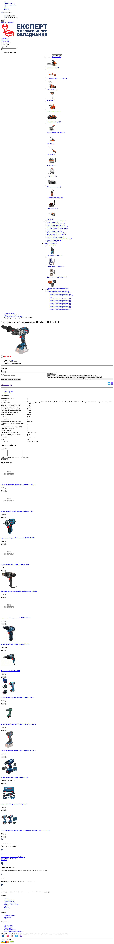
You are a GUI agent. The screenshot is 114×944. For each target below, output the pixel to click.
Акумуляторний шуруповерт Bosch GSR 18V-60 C (16, 617)
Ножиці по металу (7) (53, 235)
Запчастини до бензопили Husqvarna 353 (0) (60, 306)
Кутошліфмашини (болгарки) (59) (56, 232)
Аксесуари (53, 244)
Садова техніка (56, 57)
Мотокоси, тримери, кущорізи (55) (57, 78)
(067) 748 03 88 (5, 40)
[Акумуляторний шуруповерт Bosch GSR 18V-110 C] (15, 354)
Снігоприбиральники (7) (54, 111)
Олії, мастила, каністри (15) (55, 255)
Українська (14, 17)
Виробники (7, 917)
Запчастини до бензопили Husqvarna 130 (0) (60, 294)
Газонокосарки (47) (52, 89)
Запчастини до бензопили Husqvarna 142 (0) (60, 300)
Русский (12, 15)
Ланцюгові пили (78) (53, 67)
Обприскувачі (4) (52, 176)
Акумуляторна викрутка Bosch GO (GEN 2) (14, 804)
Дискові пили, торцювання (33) (56, 225)
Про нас (6, 2)
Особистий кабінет (9, 915)
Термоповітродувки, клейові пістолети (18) (59, 238)
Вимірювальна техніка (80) (54, 231)
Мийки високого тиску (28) (55, 197)
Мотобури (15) (51, 100)
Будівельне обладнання (50, 243)
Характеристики (8, 391)
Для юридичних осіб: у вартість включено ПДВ (60, 377)
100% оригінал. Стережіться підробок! (58, 375)
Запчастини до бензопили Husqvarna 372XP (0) (61, 309)
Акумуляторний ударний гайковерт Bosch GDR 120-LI (17, 511)
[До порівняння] (1, 367)
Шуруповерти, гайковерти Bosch (13, 316)
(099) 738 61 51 (5, 38)
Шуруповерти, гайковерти (11, 315)
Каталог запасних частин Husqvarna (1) (58, 291)
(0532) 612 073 (5, 41)
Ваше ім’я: (4, 448)
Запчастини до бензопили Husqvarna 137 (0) (60, 298)
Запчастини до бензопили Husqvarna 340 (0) (60, 304)
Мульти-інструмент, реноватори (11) (57, 226)
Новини (6, 8)
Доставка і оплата (9, 3)
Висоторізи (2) (51, 154)
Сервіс (49, 289)
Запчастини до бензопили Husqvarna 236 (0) (60, 301)
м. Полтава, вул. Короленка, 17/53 (13, 931)
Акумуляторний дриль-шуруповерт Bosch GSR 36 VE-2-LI (18, 484)
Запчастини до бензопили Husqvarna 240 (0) (60, 303)
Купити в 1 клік (52, 373)
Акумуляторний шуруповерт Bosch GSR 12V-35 (15, 564)
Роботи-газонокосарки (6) (54, 187)
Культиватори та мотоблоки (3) (56, 132)
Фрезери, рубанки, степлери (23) (56, 234)
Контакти (6, 9)
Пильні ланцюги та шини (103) (56, 266)
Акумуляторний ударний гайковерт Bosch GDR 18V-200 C (18, 750)
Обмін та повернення (10, 5)
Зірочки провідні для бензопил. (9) (57, 277)
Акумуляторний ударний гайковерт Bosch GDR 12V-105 (17, 538)
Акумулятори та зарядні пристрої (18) (57, 288)
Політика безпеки (9, 901)
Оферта (6, 906)
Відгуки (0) (7, 393)
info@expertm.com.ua (10, 929)
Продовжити (4, 459)
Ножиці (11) (50, 219)
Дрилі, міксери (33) (52, 222)
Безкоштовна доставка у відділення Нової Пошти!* (82, 375)
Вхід (2, 20)
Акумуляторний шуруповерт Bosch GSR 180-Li (15, 777)
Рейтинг (3, 457)
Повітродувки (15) (52, 208)
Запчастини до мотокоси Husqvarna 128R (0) (60, 292)
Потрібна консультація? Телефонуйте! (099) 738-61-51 (87, 377)
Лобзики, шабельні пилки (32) (55, 237)
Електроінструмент (60, 220)
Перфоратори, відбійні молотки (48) (57, 228)
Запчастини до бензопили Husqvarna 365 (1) (60, 307)
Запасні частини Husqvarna (11, 904)
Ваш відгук (4, 456)
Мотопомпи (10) (51, 165)
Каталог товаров (57, 55)
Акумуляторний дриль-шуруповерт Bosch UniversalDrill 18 (18, 724)
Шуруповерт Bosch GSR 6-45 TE (10, 671)
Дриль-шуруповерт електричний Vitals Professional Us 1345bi (19, 591)
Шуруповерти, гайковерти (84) (56, 223)
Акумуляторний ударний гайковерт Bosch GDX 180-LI (17, 697)
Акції (5, 6)
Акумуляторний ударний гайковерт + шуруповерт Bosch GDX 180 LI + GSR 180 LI (26, 830)
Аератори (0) (50, 143)
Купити (3, 372)
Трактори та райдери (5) (54, 122)
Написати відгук (7, 385)
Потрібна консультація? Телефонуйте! (11, 379)
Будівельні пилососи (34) (54, 240)
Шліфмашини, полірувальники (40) (57, 229)
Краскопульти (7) (52, 241)
